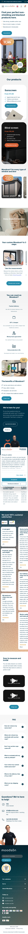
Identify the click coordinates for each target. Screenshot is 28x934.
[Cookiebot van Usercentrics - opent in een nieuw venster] (19, 449)
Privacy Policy (19, 928)
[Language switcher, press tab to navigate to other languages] (17, 6)
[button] (3, 6)
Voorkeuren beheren (13, 483)
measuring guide (17, 275)
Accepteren (14, 479)
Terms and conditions (10, 928)
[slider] (14, 368)
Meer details (19, 475)
